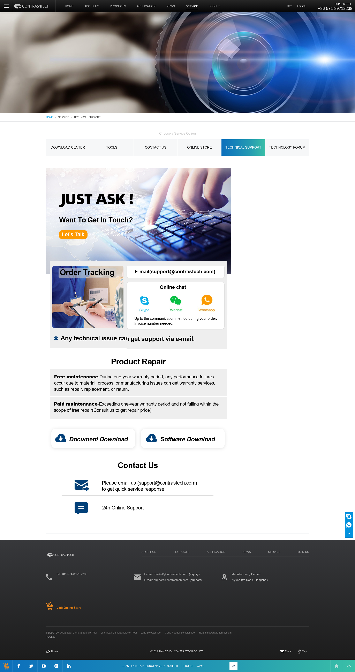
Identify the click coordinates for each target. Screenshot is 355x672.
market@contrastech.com (170, 574)
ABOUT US (91, 6)
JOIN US (214, 6)
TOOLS (111, 147)
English (301, 6)
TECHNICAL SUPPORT (87, 117)
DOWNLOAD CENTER (68, 147)
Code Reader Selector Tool (180, 632)
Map (304, 651)
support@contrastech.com (171, 579)
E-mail (288, 651)
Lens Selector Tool (151, 632)
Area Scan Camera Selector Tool (78, 632)
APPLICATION (146, 6)
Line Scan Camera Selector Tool (119, 632)
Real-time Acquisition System (215, 632)
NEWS (170, 6)
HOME (69, 6)
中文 (289, 6)
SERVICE (192, 6)
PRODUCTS (118, 6)
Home (54, 651)
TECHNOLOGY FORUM (287, 147)
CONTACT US (155, 147)
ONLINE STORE (199, 147)
